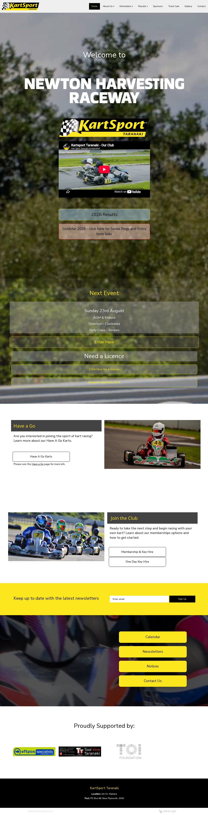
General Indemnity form (104, 382)
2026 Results (104, 214)
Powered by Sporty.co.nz (40, 811)
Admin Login (169, 811)
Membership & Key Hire (137, 552)
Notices (153, 666)
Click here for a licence (104, 369)
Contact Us (153, 680)
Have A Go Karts (41, 456)
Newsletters (153, 651)
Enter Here (104, 342)
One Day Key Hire (137, 562)
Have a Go (38, 464)
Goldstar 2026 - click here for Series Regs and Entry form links (104, 231)
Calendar (153, 637)
